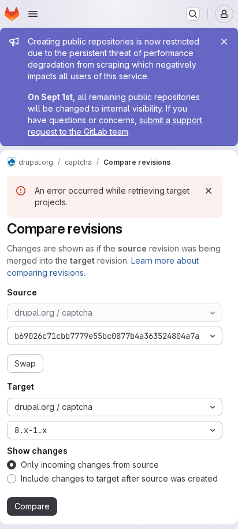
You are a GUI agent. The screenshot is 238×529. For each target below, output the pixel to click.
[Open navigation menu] (33, 14)
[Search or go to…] (193, 14)
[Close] (224, 42)
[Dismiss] (208, 191)
